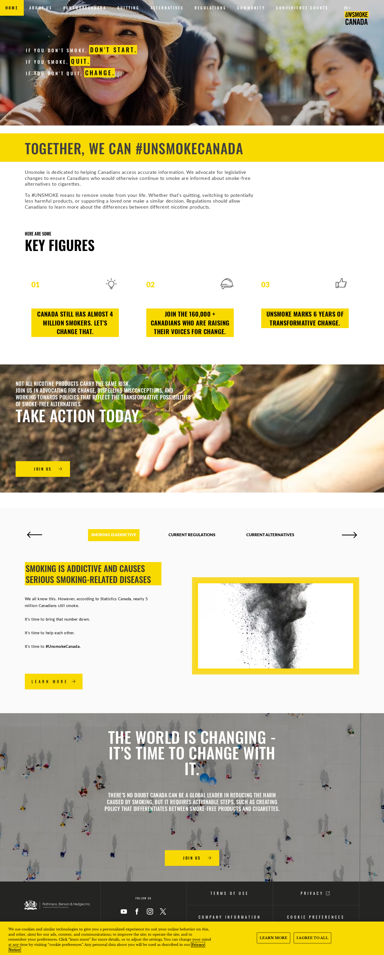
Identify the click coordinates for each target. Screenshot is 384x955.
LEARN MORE (273, 938)
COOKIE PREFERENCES (316, 917)
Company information (230, 917)
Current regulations (191, 535)
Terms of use (230, 893)
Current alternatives (270, 535)
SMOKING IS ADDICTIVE (113, 535)
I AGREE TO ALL (312, 938)
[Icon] (124, 911)
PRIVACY (313, 893)
